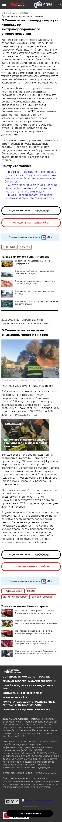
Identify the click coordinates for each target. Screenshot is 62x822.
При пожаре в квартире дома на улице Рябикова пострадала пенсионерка (34, 611)
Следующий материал (30, 813)
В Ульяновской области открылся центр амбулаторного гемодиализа (29, 196)
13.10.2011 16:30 (9, 13)
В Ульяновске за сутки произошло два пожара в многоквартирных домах (34, 642)
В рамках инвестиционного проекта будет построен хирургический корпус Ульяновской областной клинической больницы (31, 176)
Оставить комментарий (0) (31, 566)
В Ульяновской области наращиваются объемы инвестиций (34, 272)
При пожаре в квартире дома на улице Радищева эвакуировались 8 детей (34, 632)
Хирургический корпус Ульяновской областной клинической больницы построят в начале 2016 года (31, 188)
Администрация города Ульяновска (22, 380)
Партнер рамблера (30, 806)
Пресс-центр (46, 676)
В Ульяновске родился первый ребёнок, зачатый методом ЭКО (35, 282)
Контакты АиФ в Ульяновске (22, 693)
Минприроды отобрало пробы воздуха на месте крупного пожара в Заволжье (36, 652)
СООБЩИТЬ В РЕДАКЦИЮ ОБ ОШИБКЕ (26, 709)
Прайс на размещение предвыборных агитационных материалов (29, 703)
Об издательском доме (19, 676)
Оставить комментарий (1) (31, 222)
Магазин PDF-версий (42, 681)
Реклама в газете (14, 681)
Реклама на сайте (15, 697)
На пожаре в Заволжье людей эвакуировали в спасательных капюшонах (36, 622)
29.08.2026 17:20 (10, 319)
